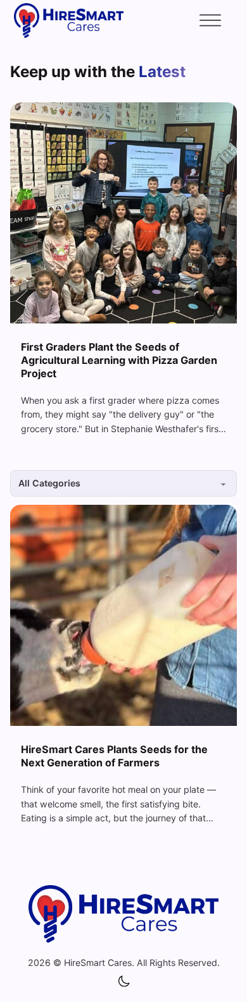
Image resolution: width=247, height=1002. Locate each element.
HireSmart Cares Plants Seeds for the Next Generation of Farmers (114, 756)
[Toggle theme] (123, 982)
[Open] (210, 21)
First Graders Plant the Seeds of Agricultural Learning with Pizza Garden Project (119, 360)
